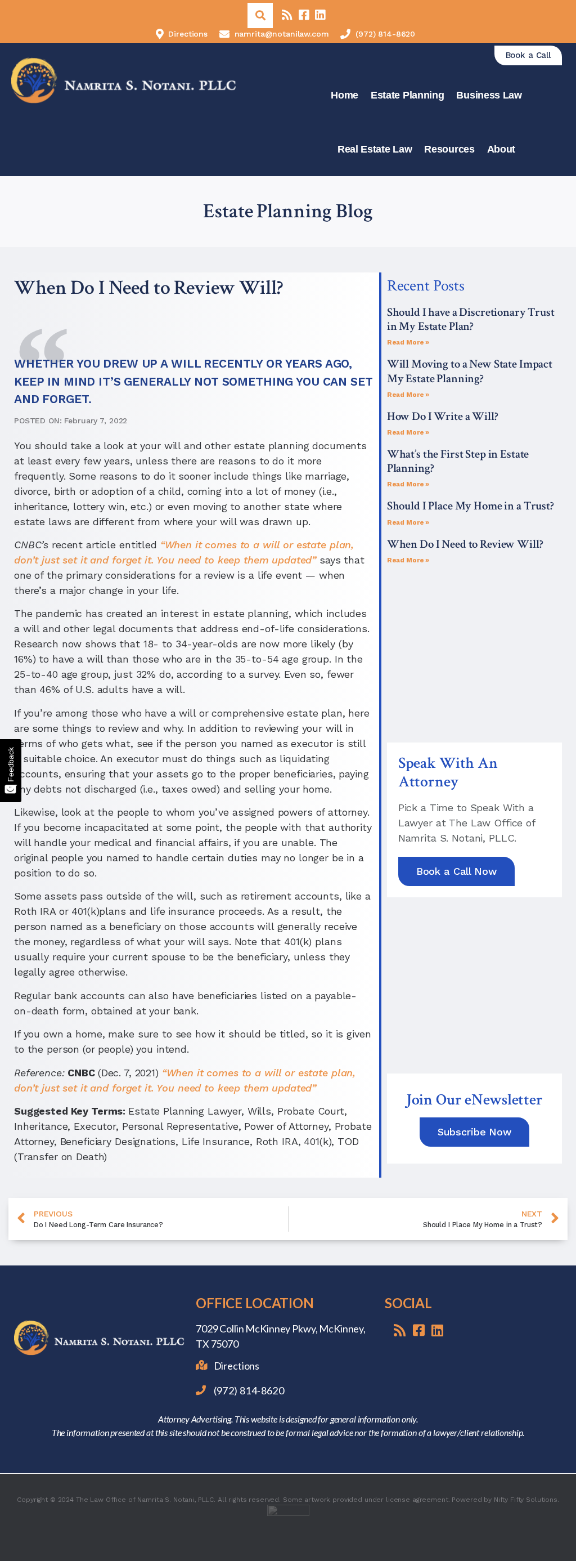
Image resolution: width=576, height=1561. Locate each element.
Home (344, 95)
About (501, 149)
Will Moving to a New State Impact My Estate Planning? (469, 371)
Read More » (408, 342)
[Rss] (286, 15)
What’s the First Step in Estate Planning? (458, 461)
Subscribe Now (474, 1132)
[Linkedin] (320, 15)
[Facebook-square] (303, 15)
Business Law (488, 95)
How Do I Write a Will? (442, 416)
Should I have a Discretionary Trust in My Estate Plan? (471, 319)
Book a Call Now (456, 871)
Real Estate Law (375, 149)
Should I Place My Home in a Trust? (470, 505)
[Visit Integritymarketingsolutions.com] (288, 1526)
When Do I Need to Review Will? (465, 544)
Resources (449, 149)
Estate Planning (407, 95)
